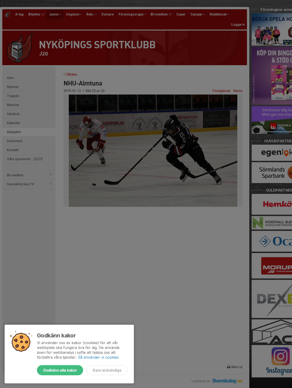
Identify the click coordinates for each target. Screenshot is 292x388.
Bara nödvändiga (107, 370)
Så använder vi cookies (98, 357)
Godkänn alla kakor (60, 370)
